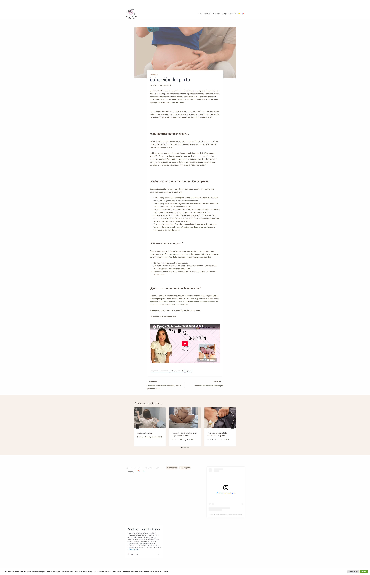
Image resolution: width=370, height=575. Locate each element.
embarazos (165, 371)
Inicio (199, 13)
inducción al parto (178, 371)
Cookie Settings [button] (353, 571)
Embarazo (154, 74)
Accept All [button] (363, 571)
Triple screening (144, 432)
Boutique (216, 13)
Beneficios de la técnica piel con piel (208, 384)
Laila (154, 85)
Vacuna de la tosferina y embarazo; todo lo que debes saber (164, 385)
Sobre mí (207, 13)
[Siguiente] (232, 426)
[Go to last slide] (137, 426)
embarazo (154, 371)
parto (188, 371)
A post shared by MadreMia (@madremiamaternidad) (226, 514)
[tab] (181, 447)
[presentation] (150, 417)
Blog (224, 13)
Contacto (232, 13)
